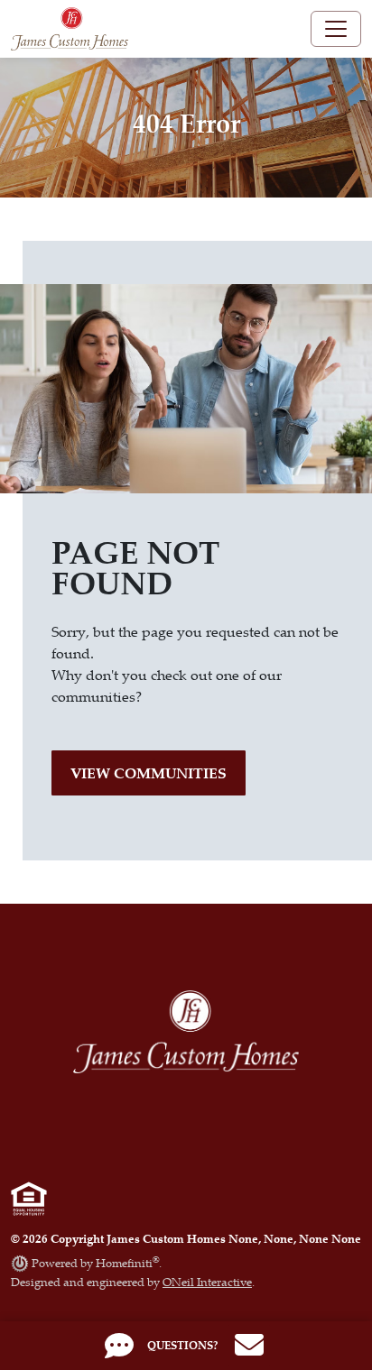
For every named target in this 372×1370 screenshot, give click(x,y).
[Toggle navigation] (336, 29)
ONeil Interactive (207, 1281)
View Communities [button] (148, 773)
